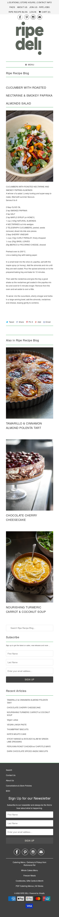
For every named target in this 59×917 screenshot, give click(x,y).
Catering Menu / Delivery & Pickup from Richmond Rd (29, 863)
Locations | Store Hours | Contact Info (29, 2)
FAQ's (12, 7)
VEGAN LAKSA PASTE (17, 724)
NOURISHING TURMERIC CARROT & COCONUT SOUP (26, 609)
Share (21, 321)
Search (9, 770)
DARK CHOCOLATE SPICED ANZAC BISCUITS (27, 751)
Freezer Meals (29, 875)
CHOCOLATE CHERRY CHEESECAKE (21, 517)
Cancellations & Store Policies (19, 785)
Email (48, 321)
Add (39, 321)
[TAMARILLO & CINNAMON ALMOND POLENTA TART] (29, 383)
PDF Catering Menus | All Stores (29, 886)
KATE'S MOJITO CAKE (16, 734)
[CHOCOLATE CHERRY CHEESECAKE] (29, 475)
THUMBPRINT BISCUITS (17, 729)
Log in (33, 11)
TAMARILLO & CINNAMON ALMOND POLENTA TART (24, 425)
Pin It (31, 321)
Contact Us (10, 775)
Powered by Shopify (37, 893)
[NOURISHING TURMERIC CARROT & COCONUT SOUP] (29, 567)
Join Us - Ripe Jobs (39, 7)
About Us (22, 7)
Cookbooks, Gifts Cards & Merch (29, 880)
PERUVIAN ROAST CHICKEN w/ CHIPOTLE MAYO (29, 746)
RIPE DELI (24, 893)
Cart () (46, 11)
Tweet (11, 321)
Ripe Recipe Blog (18, 11)
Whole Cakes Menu (29, 870)
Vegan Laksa (12, 719)
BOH (8, 790)
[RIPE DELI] (29, 40)
